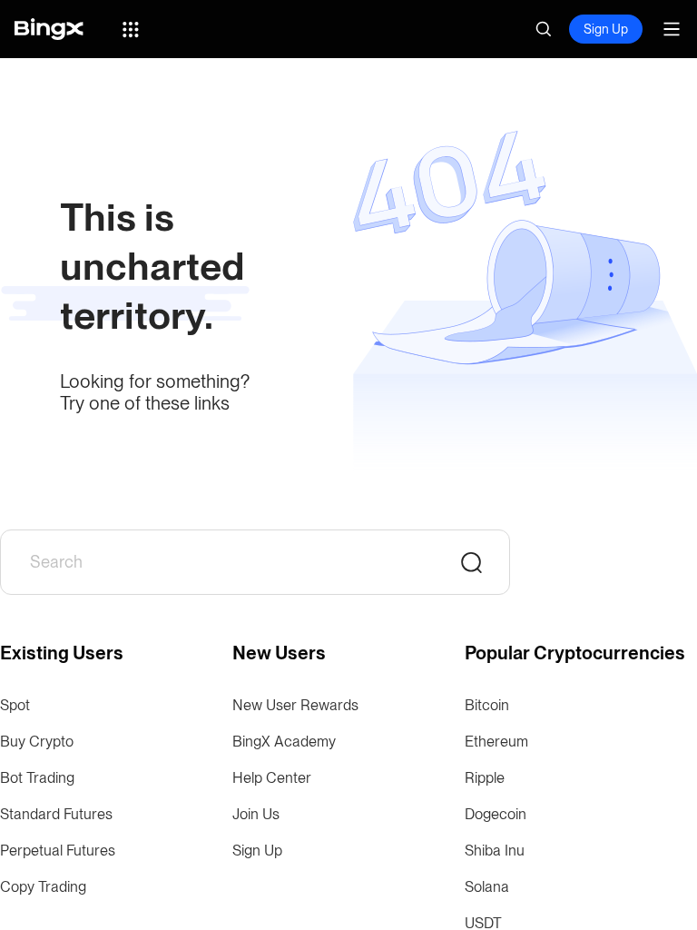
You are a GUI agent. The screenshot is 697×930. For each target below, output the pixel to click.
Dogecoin (495, 814)
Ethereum (496, 741)
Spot (15, 705)
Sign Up (606, 29)
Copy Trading (43, 886)
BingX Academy (284, 741)
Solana (487, 886)
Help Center (271, 778)
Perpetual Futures (57, 850)
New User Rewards (295, 705)
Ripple (485, 778)
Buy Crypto (37, 741)
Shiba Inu (495, 850)
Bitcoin (487, 705)
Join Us (256, 814)
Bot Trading (37, 778)
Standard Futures (56, 814)
